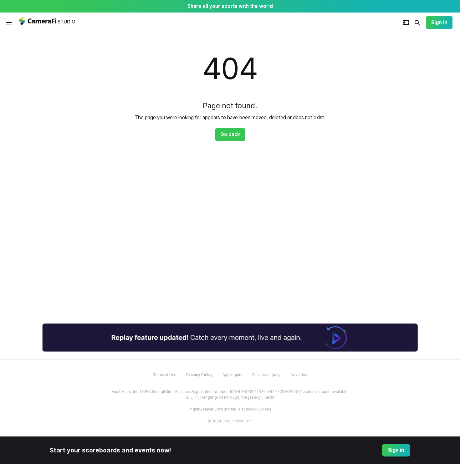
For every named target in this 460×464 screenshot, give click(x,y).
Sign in (439, 22)
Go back (230, 134)
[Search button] (417, 22)
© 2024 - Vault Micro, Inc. (230, 421)
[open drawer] (8, 22)
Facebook (247, 409)
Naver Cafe (213, 409)
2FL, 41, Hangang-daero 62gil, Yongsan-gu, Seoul (230, 397)
